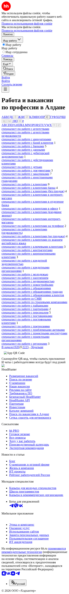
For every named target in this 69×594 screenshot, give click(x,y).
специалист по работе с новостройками (27, 284)
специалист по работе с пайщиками (25, 305)
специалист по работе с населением (25, 277)
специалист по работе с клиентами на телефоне (33, 226)
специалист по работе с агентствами (25, 129)
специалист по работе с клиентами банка (28, 187)
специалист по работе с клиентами (24, 184)
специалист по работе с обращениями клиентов (33, 295)
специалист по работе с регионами (24, 343)
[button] (6, 77)
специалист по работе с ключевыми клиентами (32, 246)
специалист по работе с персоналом (25, 312)
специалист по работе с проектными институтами (34, 333)
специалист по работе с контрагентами (27, 250)
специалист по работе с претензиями (26, 326)
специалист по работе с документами (26, 170)
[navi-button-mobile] (5, 89)
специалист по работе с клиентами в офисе (30, 208)
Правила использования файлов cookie (27, 30)
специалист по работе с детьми (22, 167)
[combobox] (17, 583)
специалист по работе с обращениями (26, 288)
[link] (8, 68)
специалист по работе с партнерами (25, 309)
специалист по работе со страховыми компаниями (34, 302)
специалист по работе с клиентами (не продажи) (33, 236)
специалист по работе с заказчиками (25, 174)
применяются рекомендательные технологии (34, 550)
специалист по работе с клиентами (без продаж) (33, 191)
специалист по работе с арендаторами (26, 139)
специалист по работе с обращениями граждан (32, 291)
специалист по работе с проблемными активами (33, 329)
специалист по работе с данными (23, 149)
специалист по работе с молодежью (25, 274)
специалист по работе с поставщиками (27, 316)
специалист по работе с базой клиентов (27, 142)
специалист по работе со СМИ (22, 298)
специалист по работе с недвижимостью (28, 281)
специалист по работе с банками (23, 146)
